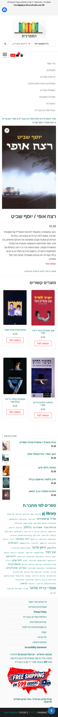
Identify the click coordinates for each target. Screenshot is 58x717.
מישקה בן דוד (14, 564)
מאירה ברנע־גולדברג (49, 564)
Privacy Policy (40, 611)
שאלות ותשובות (47, 96)
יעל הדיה (48, 557)
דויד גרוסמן (34, 539)
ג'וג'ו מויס (19, 528)
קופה (44, 632)
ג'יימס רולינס (9, 532)
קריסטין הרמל (19, 580)
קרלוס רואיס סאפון (50, 584)
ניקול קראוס (40, 568)
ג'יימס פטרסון (18, 532)
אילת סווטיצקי (13, 519)
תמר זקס (53, 593)
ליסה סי (25, 560)
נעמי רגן (23, 567)
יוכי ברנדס (13, 553)
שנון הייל (25, 589)
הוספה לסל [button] (43, 343)
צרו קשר (51, 63)
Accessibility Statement (36, 647)
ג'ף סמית (53, 535)
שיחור (33, 587)
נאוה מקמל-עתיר (50, 568)
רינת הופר (32, 584)
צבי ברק (44, 580)
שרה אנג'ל (10, 589)
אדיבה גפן (26, 514)
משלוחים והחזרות (37, 606)
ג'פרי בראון (36, 535)
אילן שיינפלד (23, 519)
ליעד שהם (17, 560)
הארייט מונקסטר (24, 543)
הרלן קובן (51, 547)
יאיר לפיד (50, 552)
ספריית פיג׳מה (18, 572)
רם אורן (23, 583)
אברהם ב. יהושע (35, 514)
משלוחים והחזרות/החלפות (41, 83)
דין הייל (11, 539)
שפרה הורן (18, 589)
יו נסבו (54, 557)
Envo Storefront (11, 712)
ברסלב (27, 527)
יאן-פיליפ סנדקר (39, 553)
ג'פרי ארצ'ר (45, 535)
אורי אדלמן (10, 514)
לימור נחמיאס (42, 560)
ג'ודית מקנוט (52, 532)
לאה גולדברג (30, 557)
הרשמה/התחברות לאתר (34, 627)
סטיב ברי (53, 572)
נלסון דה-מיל (32, 568)
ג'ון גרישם (44, 532)
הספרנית (50, 103)
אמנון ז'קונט (37, 523)
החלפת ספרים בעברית (35, 616)
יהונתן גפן (21, 553)
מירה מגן (24, 564)
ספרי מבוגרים (9, 118)
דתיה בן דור (34, 543)
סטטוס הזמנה (40, 642)
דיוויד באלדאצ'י (22, 538)
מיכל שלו (31, 564)
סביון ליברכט (12, 567)
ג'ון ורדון (36, 532)
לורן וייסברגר (21, 557)
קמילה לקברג (29, 580)
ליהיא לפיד (11, 556)
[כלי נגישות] (51, 710)
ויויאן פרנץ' (39, 547)
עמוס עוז (27, 576)
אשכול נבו (37, 527)
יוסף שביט (28, 271)
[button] (6, 130)
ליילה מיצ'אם (52, 560)
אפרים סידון (18, 523)
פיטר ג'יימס (52, 580)
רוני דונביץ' (39, 584)
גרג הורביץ (13, 535)
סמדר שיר (46, 572)
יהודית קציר (29, 553)
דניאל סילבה (52, 543)
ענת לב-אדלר (19, 576)
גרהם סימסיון (52, 539)
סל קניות (42, 637)
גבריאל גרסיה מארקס (25, 535)
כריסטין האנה (39, 557)
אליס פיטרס (52, 523)
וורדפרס (33, 712)
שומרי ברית (47, 587)
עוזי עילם (42, 576)
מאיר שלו (39, 564)
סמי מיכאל (38, 572)
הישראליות (13, 542)
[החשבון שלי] (21, 55)
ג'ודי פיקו (12, 528)
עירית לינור (35, 576)
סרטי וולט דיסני (51, 576)
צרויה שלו (38, 580)
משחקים (51, 70)
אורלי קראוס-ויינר (46, 519)
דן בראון (5, 539)
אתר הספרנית (49, 118)
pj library (49, 513)
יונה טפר (6, 553)
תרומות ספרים (47, 76)
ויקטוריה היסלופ (25, 548)
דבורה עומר (42, 539)
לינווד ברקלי (32, 560)
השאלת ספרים (47, 90)
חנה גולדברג (15, 548)
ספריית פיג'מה (28, 572)
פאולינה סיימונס (9, 576)
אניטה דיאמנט (27, 523)
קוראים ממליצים (38, 622)
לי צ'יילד (8, 560)
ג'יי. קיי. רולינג (28, 532)
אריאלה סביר (49, 527)
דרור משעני (43, 543)
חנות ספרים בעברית (45, 110)
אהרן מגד (19, 514)
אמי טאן (44, 523)
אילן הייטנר (31, 519)
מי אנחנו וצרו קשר (37, 601)
